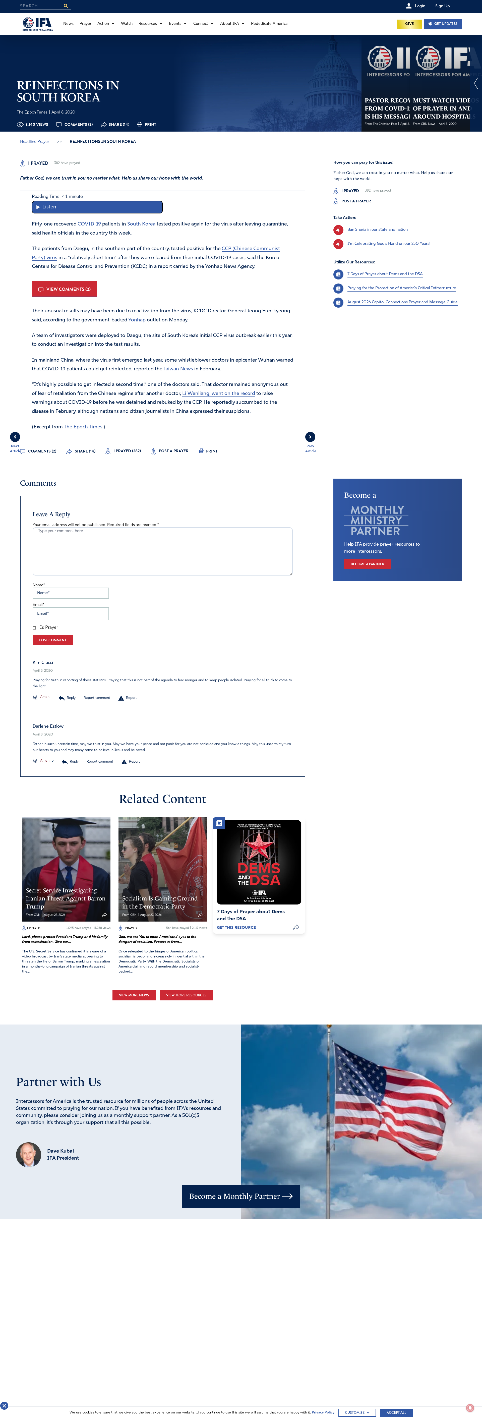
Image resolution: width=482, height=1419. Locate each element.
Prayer (85, 24)
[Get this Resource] (259, 862)
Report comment (97, 698)
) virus (50, 257)
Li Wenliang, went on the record (218, 393)
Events (175, 24)
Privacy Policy (323, 1412)
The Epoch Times (83, 427)
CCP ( (228, 248)
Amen (44, 697)
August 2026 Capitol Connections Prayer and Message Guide (402, 302)
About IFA (229, 24)
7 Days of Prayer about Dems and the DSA (385, 274)
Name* (39, 585)
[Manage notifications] (470, 1408)
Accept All (396, 1412)
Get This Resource (236, 928)
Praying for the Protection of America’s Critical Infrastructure (401, 288)
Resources (148, 24)
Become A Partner (367, 564)
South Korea (141, 224)
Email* (38, 605)
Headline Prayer (34, 142)
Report (131, 698)
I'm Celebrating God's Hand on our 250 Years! (388, 244)
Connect (200, 24)
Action (103, 24)
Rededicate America (269, 24)
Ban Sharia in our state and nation (377, 230)
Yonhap (137, 320)
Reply (71, 698)
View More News (134, 995)
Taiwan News (178, 369)
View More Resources (186, 995)
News (68, 24)
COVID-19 (89, 224)
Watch (127, 24)
